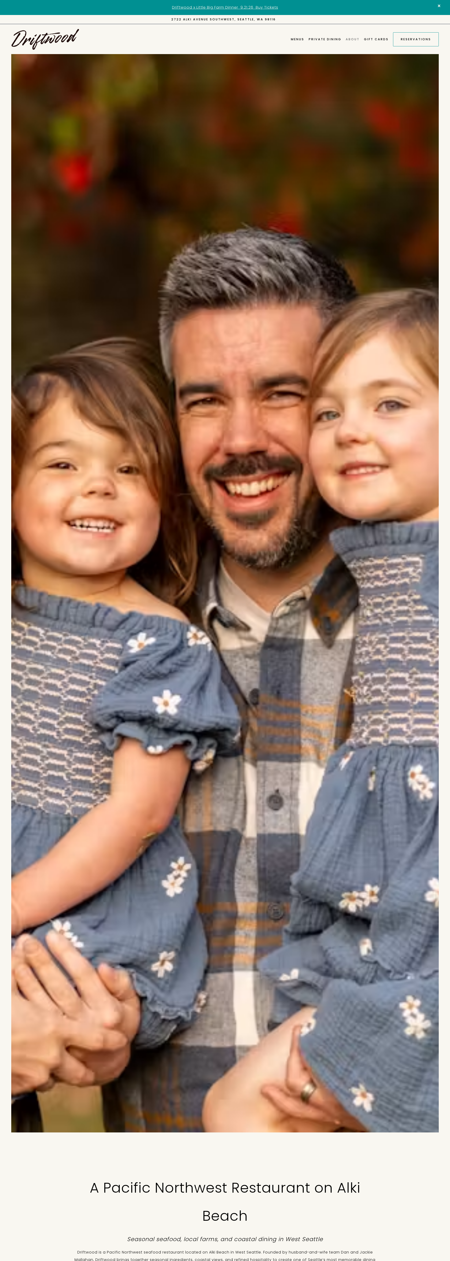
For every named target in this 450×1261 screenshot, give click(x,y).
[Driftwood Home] (45, 39)
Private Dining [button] (325, 39)
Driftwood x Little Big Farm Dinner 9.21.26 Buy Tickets (225, 7)
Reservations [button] (416, 39)
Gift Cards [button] (376, 39)
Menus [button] (297, 39)
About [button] (353, 39)
